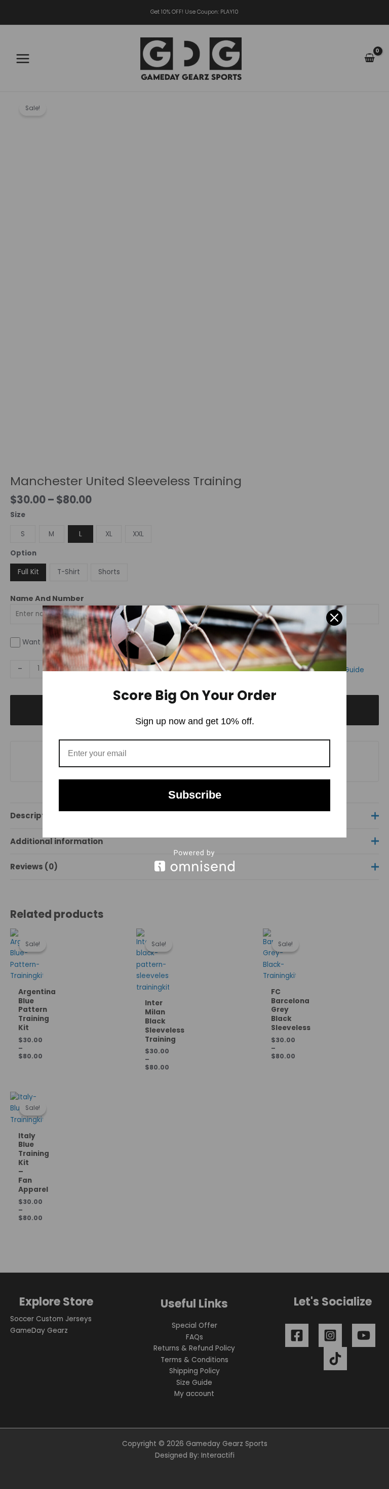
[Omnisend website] (194, 860)
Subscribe (194, 794)
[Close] (334, 618)
